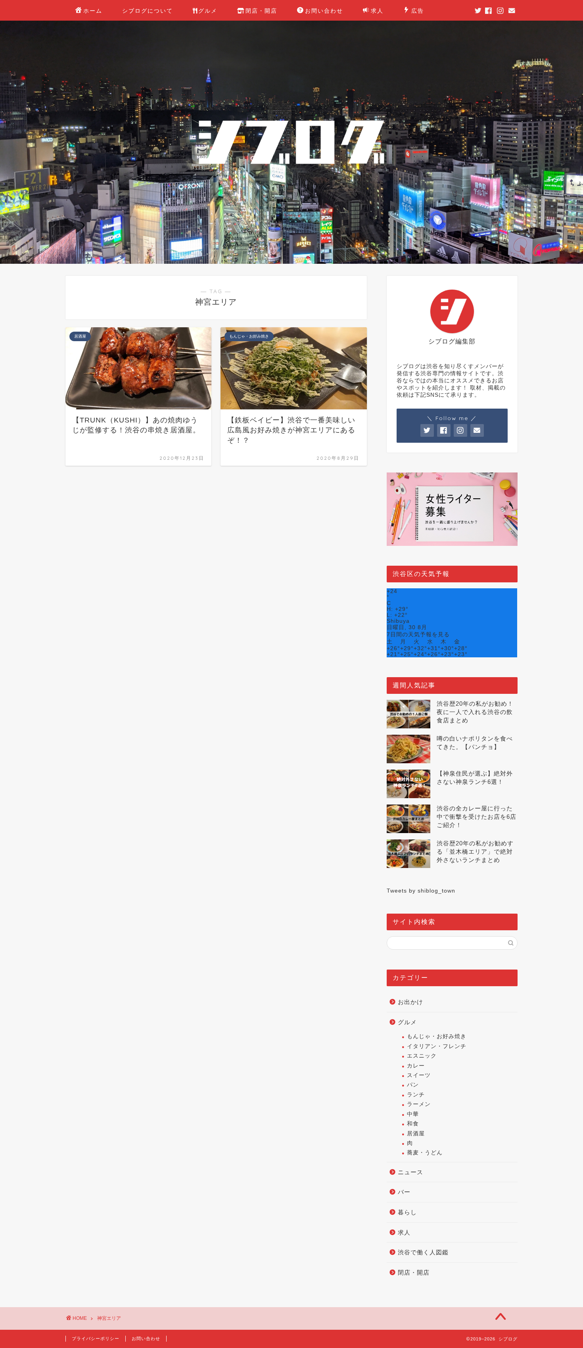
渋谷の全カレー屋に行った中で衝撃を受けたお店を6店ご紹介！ (476, 816)
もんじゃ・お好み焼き (436, 1036)
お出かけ (410, 1002)
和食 (413, 1124)
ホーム (92, 10)
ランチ (416, 1095)
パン (413, 1085)
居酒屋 (416, 1134)
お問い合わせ (324, 10)
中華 (413, 1114)
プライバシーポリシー (95, 1338)
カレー (416, 1066)
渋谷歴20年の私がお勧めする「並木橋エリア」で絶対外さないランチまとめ (475, 851)
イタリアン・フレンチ (436, 1046)
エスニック (422, 1056)
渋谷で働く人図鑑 (423, 1252)
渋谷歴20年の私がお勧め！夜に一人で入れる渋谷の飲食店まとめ (475, 712)
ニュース (410, 1172)
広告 (417, 10)
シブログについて (147, 10)
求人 (377, 10)
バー (404, 1192)
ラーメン (419, 1104)
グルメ (207, 10)
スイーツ (419, 1075)
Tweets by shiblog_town (421, 891)
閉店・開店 (261, 10)
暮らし (407, 1212)
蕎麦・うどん (425, 1153)
